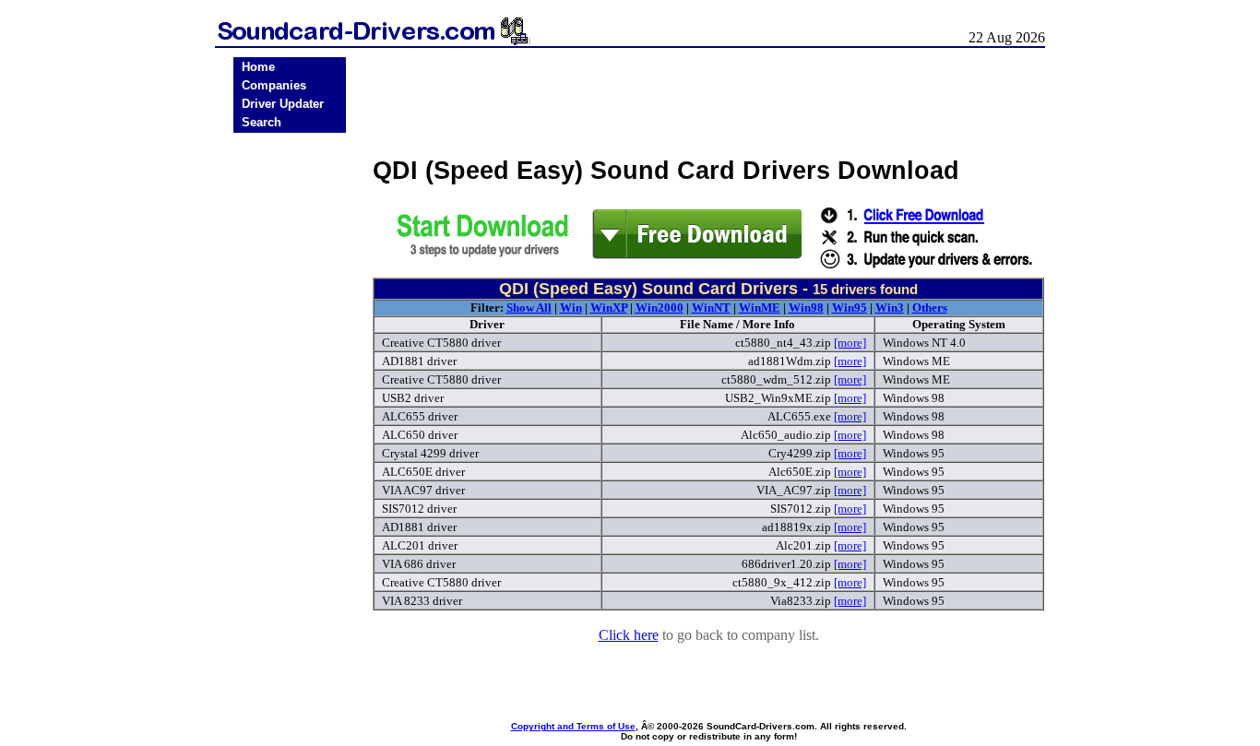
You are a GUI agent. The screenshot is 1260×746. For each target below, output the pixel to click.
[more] (850, 342)
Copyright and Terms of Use (573, 726)
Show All (529, 307)
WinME (759, 307)
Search (261, 122)
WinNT (711, 307)
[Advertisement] (289, 426)
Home (258, 67)
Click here (629, 635)
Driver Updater (283, 104)
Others (929, 307)
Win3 (889, 307)
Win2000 (659, 307)
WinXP (608, 307)
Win (571, 307)
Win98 (806, 307)
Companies (274, 85)
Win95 (849, 307)
